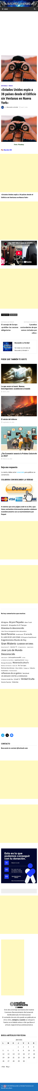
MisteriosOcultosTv (21, 662)
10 (29, 1050)
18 (34, 1054)
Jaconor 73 (13, 647)
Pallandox (32, 668)
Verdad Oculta (27, 678)
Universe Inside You (7, 679)
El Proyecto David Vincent (28, 637)
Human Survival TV (5, 647)
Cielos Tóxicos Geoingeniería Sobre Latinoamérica (13, 631)
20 (8, 1057)
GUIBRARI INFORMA (25, 644)
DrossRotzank (19, 634)
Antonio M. (4, 625)
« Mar (3, 1067)
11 (34, 1050)
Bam (10, 1088)
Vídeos (10, 86)
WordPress (4, 1088)
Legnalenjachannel (19, 660)
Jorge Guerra (30, 647)
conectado (20, 472)
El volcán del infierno (9, 419)
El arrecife (28, 634)
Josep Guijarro (4, 657)
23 (24, 1057)
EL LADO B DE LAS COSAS (10, 637)
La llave (23, 657)
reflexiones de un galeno (11, 673)
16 (24, 1054)
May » (8, 1067)
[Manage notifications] (4, 1086)
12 (3, 1054)
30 (24, 1061)
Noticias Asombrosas (7, 668)
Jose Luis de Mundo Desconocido (11, 652)
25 (34, 1057)
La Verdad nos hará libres (7, 660)
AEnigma (4, 622)
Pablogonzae (26, 668)
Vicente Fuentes (6, 682)
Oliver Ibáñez (19, 668)
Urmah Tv (17, 679)
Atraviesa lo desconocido (12, 628)
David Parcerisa (8, 634)
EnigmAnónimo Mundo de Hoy (13, 640)
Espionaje (4, 86)
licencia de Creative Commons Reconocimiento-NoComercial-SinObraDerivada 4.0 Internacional (19, 1012)
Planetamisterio (13, 670)
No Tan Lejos (22, 665)
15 (19, 1054)
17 (29, 1054)
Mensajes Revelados (6, 663)
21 (13, 1057)
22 (19, 1057)
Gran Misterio (8, 643)
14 (13, 1054)
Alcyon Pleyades (16, 622)
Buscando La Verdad (12, 107)
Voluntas (15, 682)
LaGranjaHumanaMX (14, 657)
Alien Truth (28, 622)
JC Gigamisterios (22, 647)
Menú (6, 9)
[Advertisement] (19, 31)
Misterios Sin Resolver (6, 665)
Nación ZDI (14, 315)
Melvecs (26, 660)
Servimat (26, 673)
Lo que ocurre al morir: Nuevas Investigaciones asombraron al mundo (15, 387)
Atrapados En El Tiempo (17, 625)
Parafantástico (4, 670)
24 (29, 1057)
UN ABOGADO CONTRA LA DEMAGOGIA (14, 676)
